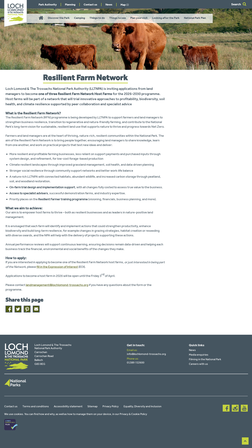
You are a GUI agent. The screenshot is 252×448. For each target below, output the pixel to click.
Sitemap (92, 406)
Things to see (117, 18)
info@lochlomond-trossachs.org (146, 354)
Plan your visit (139, 18)
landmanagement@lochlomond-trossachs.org (57, 285)
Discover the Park (59, 18)
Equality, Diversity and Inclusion (142, 406)
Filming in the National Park (205, 359)
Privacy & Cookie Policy (133, 414)
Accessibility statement (68, 406)
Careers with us (198, 364)
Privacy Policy (111, 406)
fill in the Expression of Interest (57, 267)
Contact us (90, 4)
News (108, 4)
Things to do (97, 18)
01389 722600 (135, 362)
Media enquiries (198, 354)
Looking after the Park (165, 18)
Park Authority (48, 4)
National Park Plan (195, 18)
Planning (70, 4)
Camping (79, 18)
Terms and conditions (35, 406)
